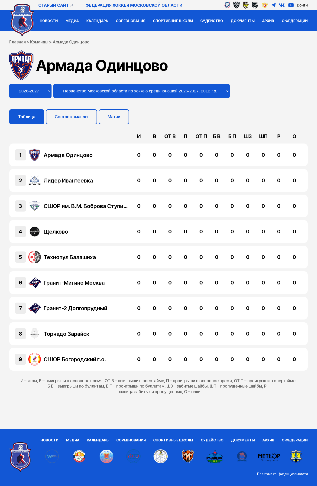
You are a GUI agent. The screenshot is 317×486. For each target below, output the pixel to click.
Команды (39, 41)
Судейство (211, 21)
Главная (17, 41)
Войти (302, 5)
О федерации (295, 21)
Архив (268, 21)
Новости (49, 21)
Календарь (97, 21)
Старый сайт (53, 5)
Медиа (72, 21)
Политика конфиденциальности (282, 474)
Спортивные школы (173, 21)
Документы (243, 21)
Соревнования (130, 21)
